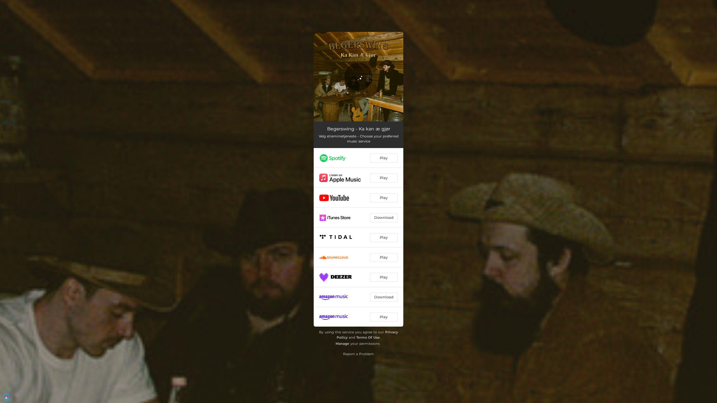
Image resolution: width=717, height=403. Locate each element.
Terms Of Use (368, 337)
